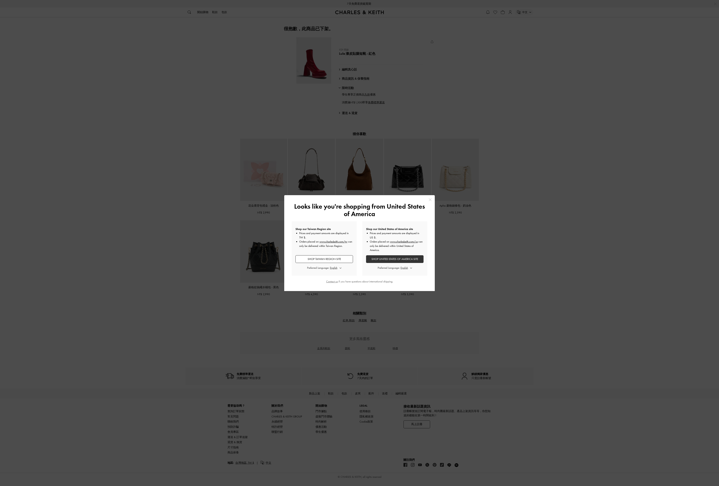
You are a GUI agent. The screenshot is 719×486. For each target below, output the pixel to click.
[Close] (430, 199)
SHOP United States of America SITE (394, 259)
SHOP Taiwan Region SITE (324, 259)
